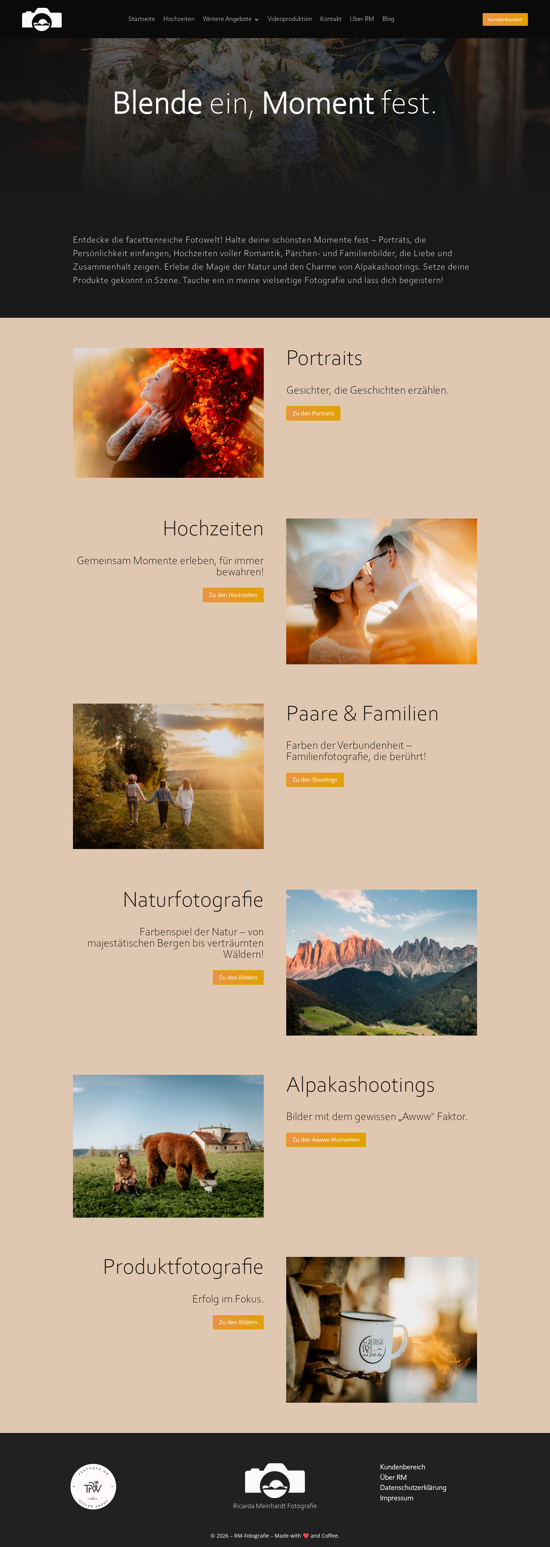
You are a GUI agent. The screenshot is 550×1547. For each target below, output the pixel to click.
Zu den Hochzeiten (233, 595)
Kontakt (331, 19)
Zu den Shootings (315, 779)
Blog (388, 19)
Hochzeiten (179, 19)
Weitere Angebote (227, 19)
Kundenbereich (505, 19)
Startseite (141, 19)
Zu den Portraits (313, 413)
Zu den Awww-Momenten (326, 1139)
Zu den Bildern (238, 977)
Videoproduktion (290, 19)
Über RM (362, 19)
